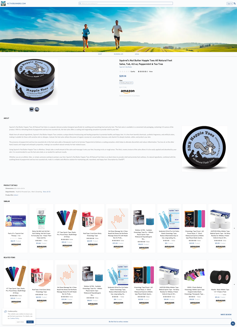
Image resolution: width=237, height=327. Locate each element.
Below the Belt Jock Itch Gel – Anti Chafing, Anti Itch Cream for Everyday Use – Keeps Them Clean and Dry (41, 234)
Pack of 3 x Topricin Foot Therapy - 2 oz (15, 234)
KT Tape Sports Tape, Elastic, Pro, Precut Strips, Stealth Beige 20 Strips (67, 234)
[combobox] (126, 3)
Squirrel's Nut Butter (125, 67)
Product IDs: (12, 195)
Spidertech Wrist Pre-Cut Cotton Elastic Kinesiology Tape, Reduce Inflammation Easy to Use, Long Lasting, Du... (169, 234)
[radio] (120, 71)
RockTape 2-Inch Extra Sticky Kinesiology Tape (92, 234)
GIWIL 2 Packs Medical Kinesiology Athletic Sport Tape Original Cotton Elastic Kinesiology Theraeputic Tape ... (195, 290)
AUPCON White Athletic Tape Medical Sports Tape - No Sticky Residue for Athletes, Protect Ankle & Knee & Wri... (220, 234)
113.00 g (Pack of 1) (126, 83)
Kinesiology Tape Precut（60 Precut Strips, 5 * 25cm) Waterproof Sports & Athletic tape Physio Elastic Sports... (194, 234)
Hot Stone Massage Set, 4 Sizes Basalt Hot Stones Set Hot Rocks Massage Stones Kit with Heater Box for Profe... (118, 234)
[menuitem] (229, 3)
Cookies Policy (14, 318)
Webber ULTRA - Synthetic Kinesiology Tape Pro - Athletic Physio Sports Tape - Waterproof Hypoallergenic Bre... (143, 234)
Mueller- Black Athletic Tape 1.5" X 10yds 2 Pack (220, 291)
